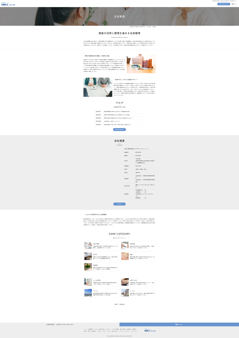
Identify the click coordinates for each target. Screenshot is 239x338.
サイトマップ (134, 331)
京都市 (116, 304)
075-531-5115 (138, 152)
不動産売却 (121, 304)
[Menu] (235, 4)
